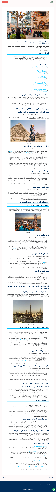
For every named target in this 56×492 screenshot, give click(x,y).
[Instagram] (45, 484)
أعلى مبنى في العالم (15, 240)
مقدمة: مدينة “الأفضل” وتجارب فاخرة (40, 74)
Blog (29, 1)
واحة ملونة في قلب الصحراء (12, 248)
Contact (25, 1)
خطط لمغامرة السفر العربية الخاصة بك (41, 85)
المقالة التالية (4, 477)
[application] (19, 1)
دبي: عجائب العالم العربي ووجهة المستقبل (40, 73)
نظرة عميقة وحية (14, 160)
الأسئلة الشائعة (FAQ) (43, 91)
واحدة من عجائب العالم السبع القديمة (27, 152)
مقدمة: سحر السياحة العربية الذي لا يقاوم (40, 66)
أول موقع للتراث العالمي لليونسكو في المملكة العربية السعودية (23, 339)
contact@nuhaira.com (13, 484)
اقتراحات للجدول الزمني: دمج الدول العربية (39, 86)
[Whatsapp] (40, 484)
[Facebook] (49, 484)
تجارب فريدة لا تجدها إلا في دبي (41, 77)
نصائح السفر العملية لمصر (42, 72)
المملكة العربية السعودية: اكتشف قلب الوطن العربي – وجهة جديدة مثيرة (36, 79)
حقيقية (44, 262)
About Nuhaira (34, 1)
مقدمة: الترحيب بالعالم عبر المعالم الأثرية (39, 80)
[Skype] (38, 484)
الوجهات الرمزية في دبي (42, 76)
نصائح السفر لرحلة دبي (42, 78)
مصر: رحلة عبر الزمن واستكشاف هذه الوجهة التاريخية (39, 67)
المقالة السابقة (51, 477)
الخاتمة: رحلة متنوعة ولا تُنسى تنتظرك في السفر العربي (38, 90)
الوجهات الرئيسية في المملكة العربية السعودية (39, 82)
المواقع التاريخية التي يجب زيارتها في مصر (39, 70)
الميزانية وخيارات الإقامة (42, 88)
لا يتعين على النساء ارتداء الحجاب (31, 378)
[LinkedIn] (47, 484)
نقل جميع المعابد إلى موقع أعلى (38, 166)
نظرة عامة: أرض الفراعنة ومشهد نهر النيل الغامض (38, 68)
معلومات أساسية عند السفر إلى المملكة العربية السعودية (37, 84)
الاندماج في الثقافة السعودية (41, 83)
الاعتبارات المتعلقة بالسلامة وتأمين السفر (39, 89)
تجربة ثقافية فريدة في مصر (42, 71)
